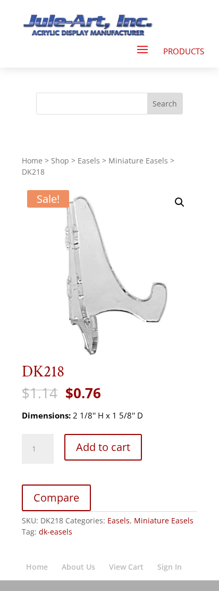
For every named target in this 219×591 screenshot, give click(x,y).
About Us (78, 567)
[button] (179, 202)
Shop (60, 160)
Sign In (169, 567)
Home (32, 160)
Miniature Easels (138, 160)
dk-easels (55, 532)
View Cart (126, 567)
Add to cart (103, 447)
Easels (89, 160)
